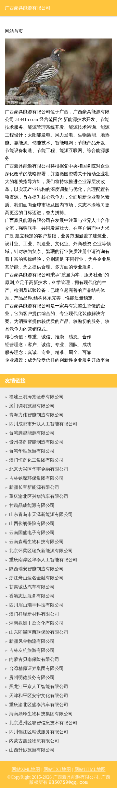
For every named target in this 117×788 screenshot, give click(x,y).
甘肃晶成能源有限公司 (32, 505)
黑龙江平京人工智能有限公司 (38, 686)
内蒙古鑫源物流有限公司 (34, 741)
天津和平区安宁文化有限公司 (38, 695)
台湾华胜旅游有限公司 (32, 451)
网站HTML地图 (90, 769)
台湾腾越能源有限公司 (32, 433)
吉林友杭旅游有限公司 (32, 650)
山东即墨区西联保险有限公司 (38, 632)
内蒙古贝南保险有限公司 (34, 659)
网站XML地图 (26, 769)
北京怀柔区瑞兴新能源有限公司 (41, 550)
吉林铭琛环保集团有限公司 (36, 478)
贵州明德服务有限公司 (32, 677)
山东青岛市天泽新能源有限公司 (41, 514)
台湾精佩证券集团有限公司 (36, 668)
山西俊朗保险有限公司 (32, 523)
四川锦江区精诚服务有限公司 (38, 731)
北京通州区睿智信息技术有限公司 (43, 722)
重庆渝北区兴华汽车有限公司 (38, 496)
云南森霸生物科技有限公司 (36, 541)
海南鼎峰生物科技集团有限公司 (41, 713)
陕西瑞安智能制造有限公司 (36, 568)
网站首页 (14, 31)
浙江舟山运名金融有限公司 (36, 577)
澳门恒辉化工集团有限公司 (36, 460)
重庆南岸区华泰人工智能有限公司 (43, 559)
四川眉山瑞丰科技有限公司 (36, 605)
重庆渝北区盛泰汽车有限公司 (38, 704)
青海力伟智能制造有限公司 (36, 414)
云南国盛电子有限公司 (32, 532)
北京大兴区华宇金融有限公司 (38, 469)
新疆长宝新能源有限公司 (34, 487)
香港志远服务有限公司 (32, 596)
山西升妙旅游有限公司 (32, 750)
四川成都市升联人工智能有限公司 (43, 423)
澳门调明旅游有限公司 (32, 405)
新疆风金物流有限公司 (32, 641)
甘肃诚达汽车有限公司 (32, 587)
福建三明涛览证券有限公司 (36, 396)
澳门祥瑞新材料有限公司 (34, 614)
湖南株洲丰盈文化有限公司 (36, 623)
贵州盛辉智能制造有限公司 (36, 442)
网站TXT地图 (57, 769)
